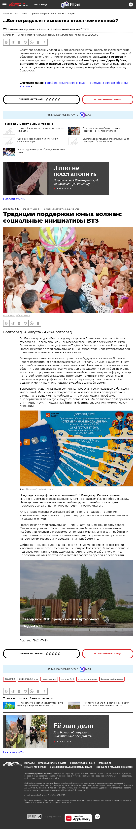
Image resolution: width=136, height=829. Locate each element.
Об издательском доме (82, 763)
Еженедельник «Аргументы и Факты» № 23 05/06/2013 (70, 35)
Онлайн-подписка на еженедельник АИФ (71, 767)
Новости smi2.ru (14, 199)
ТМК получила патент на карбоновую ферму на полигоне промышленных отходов (106, 704)
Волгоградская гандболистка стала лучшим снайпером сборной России (106, 140)
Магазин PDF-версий (35, 767)
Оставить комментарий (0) (108, 99)
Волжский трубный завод (16, 315)
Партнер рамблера (53, 817)
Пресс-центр (105, 763)
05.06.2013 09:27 (11, 13)
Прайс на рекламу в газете (52, 763)
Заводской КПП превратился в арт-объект (60, 619)
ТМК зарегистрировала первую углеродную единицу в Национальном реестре (40, 704)
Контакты (29, 763)
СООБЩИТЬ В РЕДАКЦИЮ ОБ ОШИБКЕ (114, 767)
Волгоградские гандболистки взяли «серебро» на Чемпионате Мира (101, 129)
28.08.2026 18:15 (11, 209)
